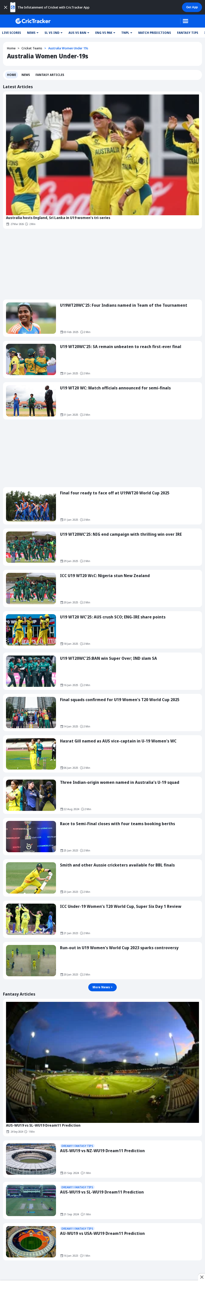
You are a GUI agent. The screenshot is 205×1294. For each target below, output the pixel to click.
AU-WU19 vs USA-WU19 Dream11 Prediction (102, 1233)
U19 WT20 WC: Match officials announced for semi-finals (115, 388)
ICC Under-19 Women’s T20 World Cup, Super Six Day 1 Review (120, 906)
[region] (102, 1287)
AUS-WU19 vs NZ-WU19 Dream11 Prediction (102, 1150)
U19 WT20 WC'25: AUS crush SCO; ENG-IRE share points (113, 617)
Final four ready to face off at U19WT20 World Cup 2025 (115, 493)
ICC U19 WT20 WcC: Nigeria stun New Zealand (105, 575)
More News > (102, 987)
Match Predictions (154, 33)
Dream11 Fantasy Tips (77, 1146)
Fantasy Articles (50, 75)
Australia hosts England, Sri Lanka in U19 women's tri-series (58, 217)
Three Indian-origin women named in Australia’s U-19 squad (119, 782)
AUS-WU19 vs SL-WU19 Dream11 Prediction (43, 1125)
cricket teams (32, 48)
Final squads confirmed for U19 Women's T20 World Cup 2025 (120, 699)
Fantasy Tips (187, 33)
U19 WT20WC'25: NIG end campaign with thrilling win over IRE (121, 534)
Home (11, 48)
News (26, 75)
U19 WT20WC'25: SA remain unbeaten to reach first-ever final (120, 346)
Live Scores (11, 33)
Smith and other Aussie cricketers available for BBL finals (117, 865)
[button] (32, 33)
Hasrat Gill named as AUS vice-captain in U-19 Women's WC (118, 741)
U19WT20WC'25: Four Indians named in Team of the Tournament (123, 305)
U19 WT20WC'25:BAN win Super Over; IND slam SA (108, 658)
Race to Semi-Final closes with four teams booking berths (117, 823)
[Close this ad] (201, 1276)
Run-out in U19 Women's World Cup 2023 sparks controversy (119, 947)
